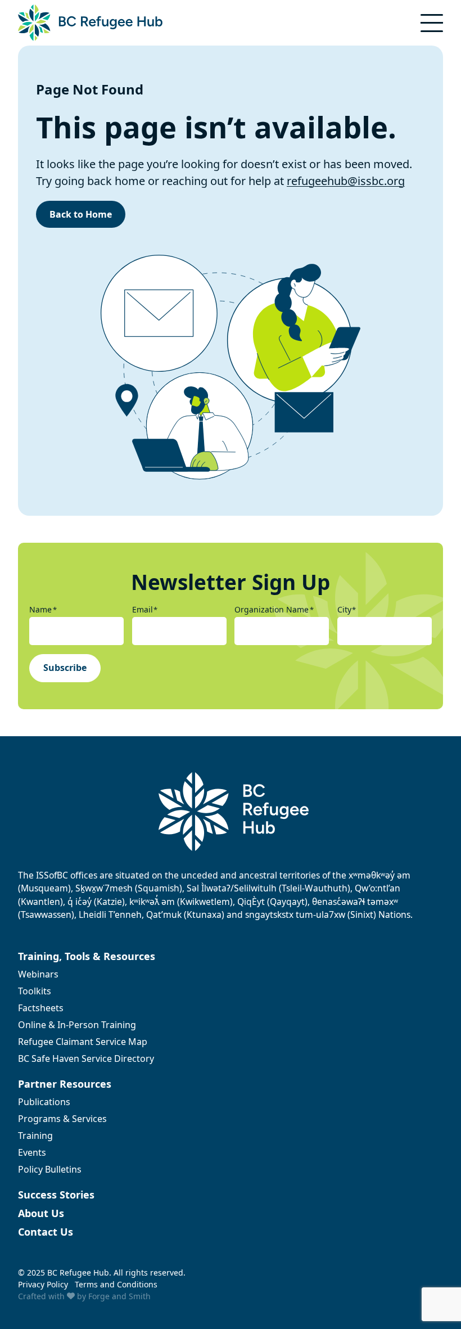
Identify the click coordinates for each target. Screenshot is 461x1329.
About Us (41, 1213)
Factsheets (41, 1008)
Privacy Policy (43, 1284)
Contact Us (45, 1231)
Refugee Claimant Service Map (82, 1041)
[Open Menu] (432, 23)
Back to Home (80, 214)
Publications (44, 1102)
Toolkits (34, 991)
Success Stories (56, 1194)
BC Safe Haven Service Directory (86, 1058)
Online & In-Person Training (77, 1025)
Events (32, 1152)
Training (35, 1135)
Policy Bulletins (50, 1169)
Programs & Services (62, 1118)
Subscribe (65, 667)
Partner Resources (64, 1084)
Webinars (38, 974)
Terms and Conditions (116, 1284)
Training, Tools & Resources (86, 956)
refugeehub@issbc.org (346, 180)
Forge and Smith (119, 1296)
